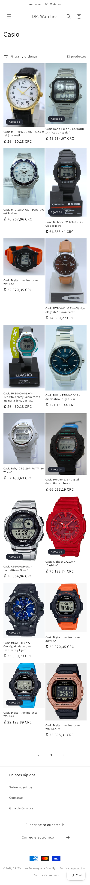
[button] (9, 16)
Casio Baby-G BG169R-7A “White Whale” (23, 470)
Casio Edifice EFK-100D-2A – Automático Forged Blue (62, 397)
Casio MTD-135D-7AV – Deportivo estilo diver (24, 211)
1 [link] (26, 755)
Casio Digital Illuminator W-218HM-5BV (62, 727)
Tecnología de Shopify (42, 868)
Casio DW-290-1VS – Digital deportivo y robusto (62, 481)
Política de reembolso (47, 875)
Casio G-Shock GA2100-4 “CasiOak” (60, 563)
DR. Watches (21, 868)
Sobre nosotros (20, 787)
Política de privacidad (73, 868)
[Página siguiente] (64, 755)
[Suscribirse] (68, 837)
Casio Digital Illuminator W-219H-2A (20, 714)
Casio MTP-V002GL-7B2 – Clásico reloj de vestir (23, 133)
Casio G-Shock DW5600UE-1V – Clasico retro (64, 223)
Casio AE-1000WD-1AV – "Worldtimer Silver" (18, 568)
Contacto (16, 797)
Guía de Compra (21, 808)
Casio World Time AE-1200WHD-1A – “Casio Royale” (65, 130)
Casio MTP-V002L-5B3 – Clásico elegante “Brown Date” (64, 310)
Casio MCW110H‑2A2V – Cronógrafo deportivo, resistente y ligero (18, 646)
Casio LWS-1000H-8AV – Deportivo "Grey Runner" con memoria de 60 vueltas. (21, 397)
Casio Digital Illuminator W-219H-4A (20, 282)
